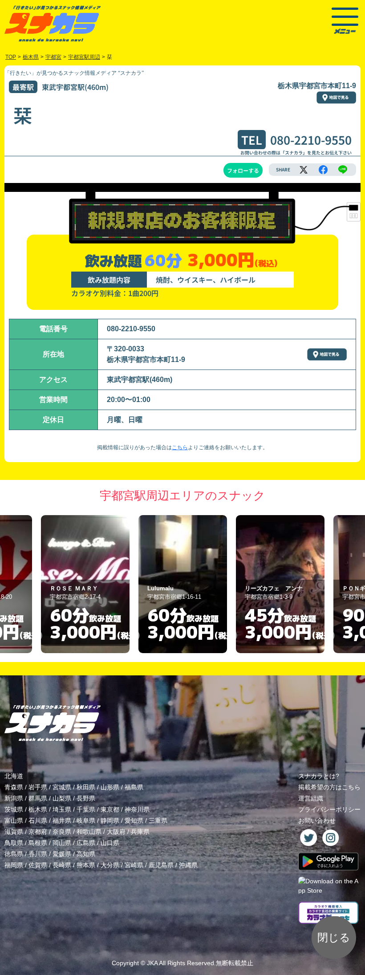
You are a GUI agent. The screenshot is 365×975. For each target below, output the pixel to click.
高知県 (86, 853)
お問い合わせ (317, 820)
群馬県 (37, 798)
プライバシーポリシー (329, 809)
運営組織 (310, 798)
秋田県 (86, 787)
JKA (152, 963)
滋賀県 (13, 831)
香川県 (37, 853)
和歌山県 (89, 831)
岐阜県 (86, 820)
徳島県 (13, 853)
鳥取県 (13, 842)
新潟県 (13, 798)
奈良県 (62, 831)
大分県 (110, 865)
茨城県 (13, 809)
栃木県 (37, 809)
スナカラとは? (318, 776)
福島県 (134, 787)
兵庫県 (140, 831)
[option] (85, 584)
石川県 (37, 820)
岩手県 (37, 787)
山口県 (110, 842)
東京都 (110, 809)
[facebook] (323, 169)
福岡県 (13, 865)
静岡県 (110, 820)
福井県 (62, 820)
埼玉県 (62, 809)
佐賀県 (37, 865)
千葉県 (86, 809)
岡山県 (62, 842)
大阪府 (116, 831)
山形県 (110, 787)
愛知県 (134, 820)
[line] (343, 169)
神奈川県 (137, 809)
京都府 (37, 831)
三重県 (158, 820)
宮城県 (62, 787)
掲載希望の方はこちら (329, 787)
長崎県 (62, 865)
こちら (180, 447)
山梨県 (62, 798)
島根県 (37, 842)
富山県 (13, 820)
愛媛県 (62, 853)
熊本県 (86, 865)
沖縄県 (188, 865)
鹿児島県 (161, 865)
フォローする (243, 170)
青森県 (13, 787)
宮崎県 (134, 865)
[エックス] (303, 169)
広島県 (86, 842)
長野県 (86, 798)
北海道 (13, 776)
